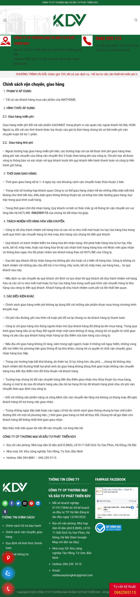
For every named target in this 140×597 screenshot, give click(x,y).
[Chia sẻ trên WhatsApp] (5, 503)
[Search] (136, 20)
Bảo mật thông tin (17, 554)
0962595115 (124, 592)
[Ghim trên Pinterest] (31, 503)
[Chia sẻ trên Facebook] (12, 503)
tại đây (73, 542)
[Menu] (5, 20)
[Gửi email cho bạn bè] (25, 503)
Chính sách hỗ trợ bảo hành (23, 525)
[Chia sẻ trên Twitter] (18, 503)
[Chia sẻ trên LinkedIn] (38, 503)
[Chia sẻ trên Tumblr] (5, 512)
